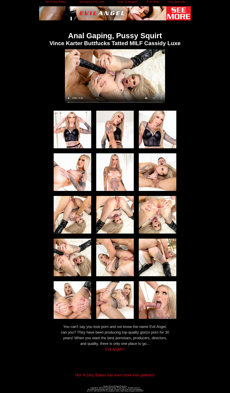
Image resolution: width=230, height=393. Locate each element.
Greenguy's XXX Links (91, 1)
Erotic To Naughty (127, 1)
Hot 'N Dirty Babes (55, 1)
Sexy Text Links (177, 1)
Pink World (153, 1)
